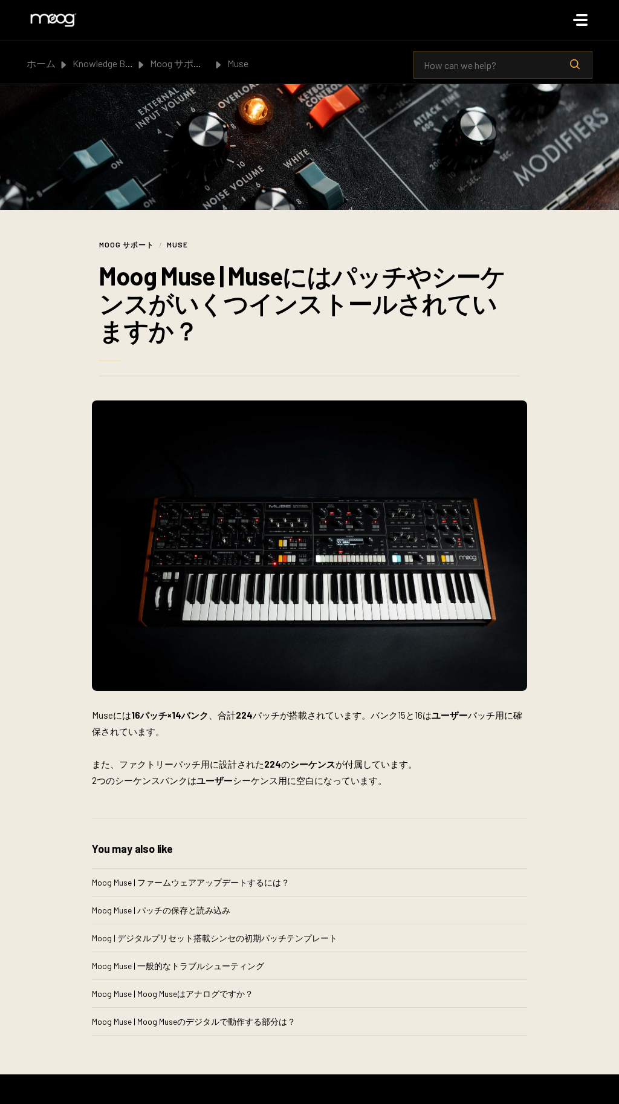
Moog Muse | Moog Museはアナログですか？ (172, 993)
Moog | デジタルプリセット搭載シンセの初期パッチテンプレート (214, 938)
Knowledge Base (106, 63)
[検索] (575, 64)
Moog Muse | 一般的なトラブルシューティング (178, 966)
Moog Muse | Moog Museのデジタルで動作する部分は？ (194, 1021)
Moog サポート (181, 63)
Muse (237, 63)
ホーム (41, 63)
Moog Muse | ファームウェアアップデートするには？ (191, 882)
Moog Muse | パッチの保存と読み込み (161, 910)
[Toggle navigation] (580, 20)
